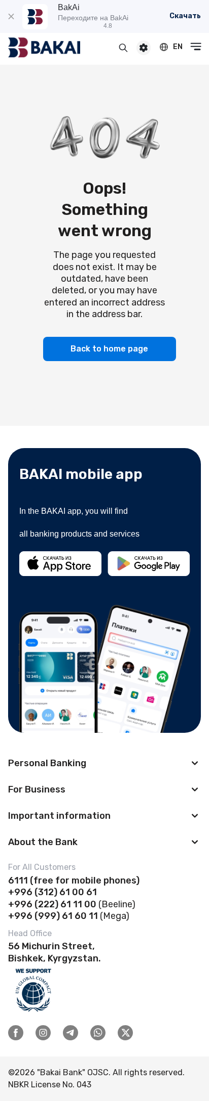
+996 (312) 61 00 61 (52, 892)
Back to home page (109, 349)
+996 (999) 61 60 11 (53, 915)
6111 (18, 880)
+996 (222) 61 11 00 (52, 904)
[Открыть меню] (196, 46)
